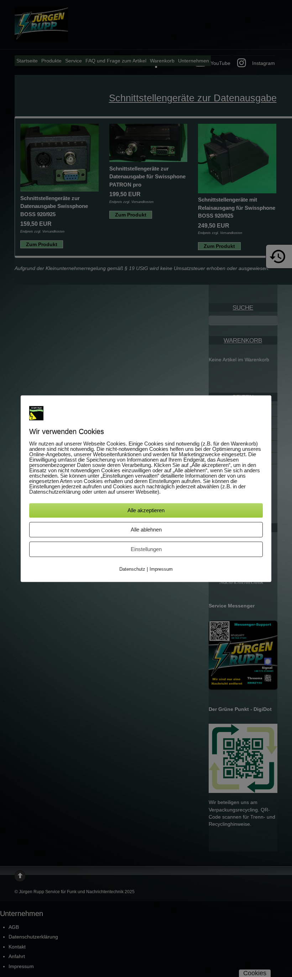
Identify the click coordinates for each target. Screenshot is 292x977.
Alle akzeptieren (146, 511)
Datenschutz (132, 569)
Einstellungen (146, 549)
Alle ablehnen (146, 530)
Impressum (161, 569)
